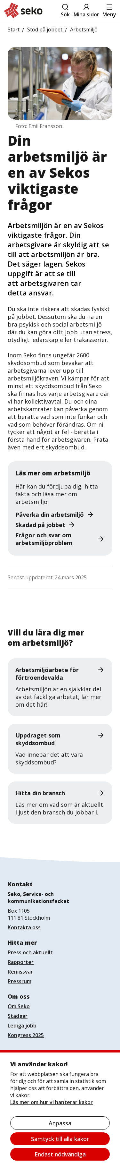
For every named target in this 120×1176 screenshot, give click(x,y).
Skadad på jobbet (40, 525)
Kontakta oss (24, 927)
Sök (65, 14)
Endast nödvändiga (60, 1154)
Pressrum (19, 981)
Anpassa (60, 1123)
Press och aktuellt (30, 952)
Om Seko (19, 1006)
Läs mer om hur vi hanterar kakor (51, 1102)
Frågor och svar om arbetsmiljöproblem (43, 539)
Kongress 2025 (26, 1035)
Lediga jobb (22, 1025)
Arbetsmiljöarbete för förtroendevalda (47, 673)
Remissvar (20, 971)
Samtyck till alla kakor (60, 1139)
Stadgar (18, 1015)
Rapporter (21, 962)
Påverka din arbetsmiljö (49, 514)
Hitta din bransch (40, 793)
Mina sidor (86, 14)
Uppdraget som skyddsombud (37, 739)
